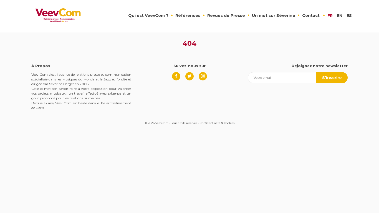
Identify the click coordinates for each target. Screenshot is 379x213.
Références (187, 15)
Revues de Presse (226, 15)
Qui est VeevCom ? (148, 15)
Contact (311, 15)
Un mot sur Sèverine (273, 15)
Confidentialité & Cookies (217, 123)
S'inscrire (332, 77)
